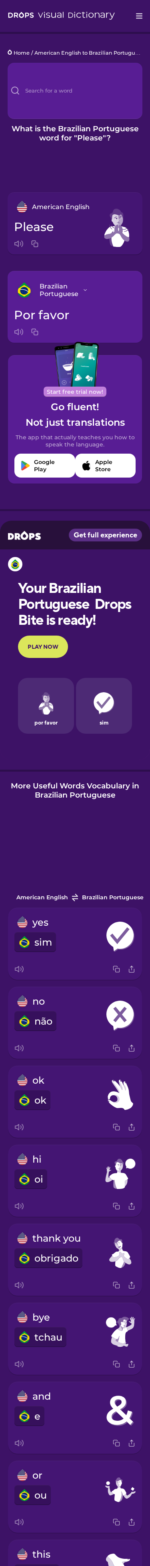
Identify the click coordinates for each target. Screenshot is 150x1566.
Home (22, 53)
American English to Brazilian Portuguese (89, 53)
